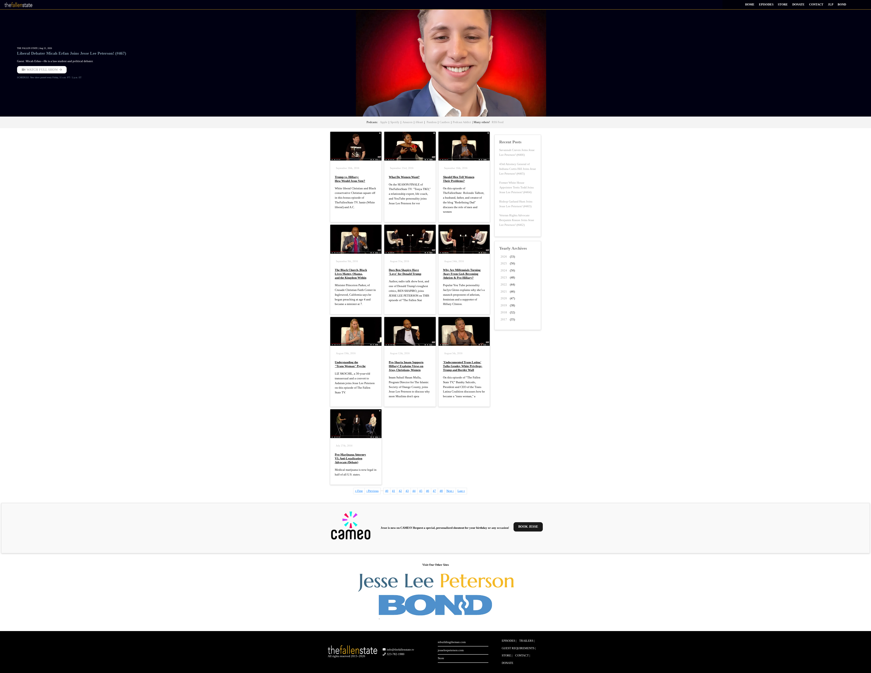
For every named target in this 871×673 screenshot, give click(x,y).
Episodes (766, 4)
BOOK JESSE (528, 526)
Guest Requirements (518, 648)
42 (401, 491)
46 (428, 491)
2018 (504, 312)
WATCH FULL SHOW (42, 69)
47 (435, 491)
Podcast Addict (462, 122)
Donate (798, 4)
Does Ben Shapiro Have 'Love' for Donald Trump (405, 272)
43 (408, 491)
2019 (504, 305)
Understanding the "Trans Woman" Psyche (350, 364)
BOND (842, 4)
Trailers (526, 640)
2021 (504, 291)
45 (421, 491)
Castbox (445, 122)
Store (783, 4)
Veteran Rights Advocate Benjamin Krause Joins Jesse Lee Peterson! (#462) (516, 220)
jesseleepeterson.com (451, 650)
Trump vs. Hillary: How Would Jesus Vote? (350, 179)
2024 (504, 270)
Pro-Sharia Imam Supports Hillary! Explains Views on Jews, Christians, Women (406, 366)
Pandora (431, 122)
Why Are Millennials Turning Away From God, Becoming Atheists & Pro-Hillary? (462, 273)
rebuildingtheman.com (452, 642)
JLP (830, 4)
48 (442, 491)
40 (387, 491)
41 (394, 491)
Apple (383, 122)
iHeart (419, 122)
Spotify (394, 122)
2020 (504, 298)
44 (415, 491)
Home (749, 4)
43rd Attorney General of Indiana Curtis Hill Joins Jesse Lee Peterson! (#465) (517, 168)
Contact (816, 4)
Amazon (407, 122)
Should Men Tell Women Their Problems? (458, 179)
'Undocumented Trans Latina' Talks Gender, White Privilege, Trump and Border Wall (462, 366)
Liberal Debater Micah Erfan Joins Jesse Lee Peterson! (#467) (71, 53)
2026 (504, 256)
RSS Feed (498, 122)
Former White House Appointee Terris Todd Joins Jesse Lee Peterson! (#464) (516, 187)
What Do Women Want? (404, 177)
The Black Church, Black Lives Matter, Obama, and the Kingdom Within (351, 273)
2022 (504, 284)
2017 (504, 319)
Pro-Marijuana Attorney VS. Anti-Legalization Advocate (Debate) (350, 458)
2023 (504, 277)
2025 (504, 263)
